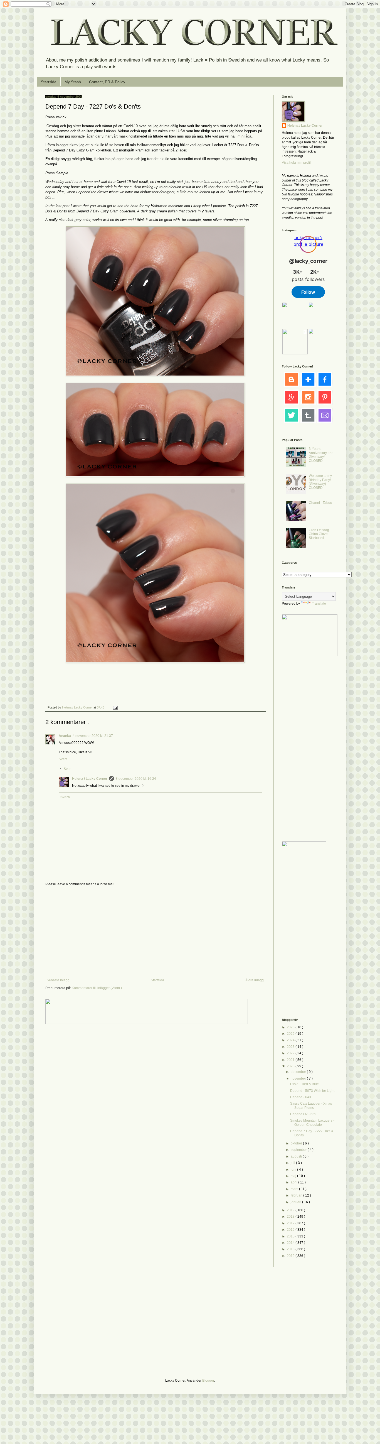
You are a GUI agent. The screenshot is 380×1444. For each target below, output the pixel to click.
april (294, 1182)
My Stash (73, 82)
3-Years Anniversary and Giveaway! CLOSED (321, 455)
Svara (63, 759)
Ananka (65, 736)
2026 (291, 1027)
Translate (319, 603)
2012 (291, 1256)
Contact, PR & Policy (107, 82)
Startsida (48, 82)
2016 (291, 1230)
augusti (297, 1156)
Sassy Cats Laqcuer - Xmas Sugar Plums (311, 1105)
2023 (291, 1047)
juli (293, 1163)
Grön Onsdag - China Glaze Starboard (320, 534)
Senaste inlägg (58, 980)
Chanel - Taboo (320, 503)
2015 (291, 1236)
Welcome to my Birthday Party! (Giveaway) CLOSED (320, 482)
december (299, 1072)
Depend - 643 (300, 1097)
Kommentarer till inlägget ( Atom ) (97, 988)
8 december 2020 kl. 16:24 (136, 779)
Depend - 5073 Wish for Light (312, 1091)
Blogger (208, 1380)
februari (297, 1195)
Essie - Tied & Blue (304, 1084)
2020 (291, 1066)
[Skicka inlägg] (115, 707)
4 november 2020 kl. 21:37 (93, 736)
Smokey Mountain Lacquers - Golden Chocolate (312, 1122)
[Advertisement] (155, 932)
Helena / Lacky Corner (77, 707)
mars (295, 1189)
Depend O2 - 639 (303, 1114)
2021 (291, 1060)
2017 (291, 1223)
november (299, 1078)
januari (296, 1202)
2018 (291, 1217)
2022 (291, 1053)
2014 (291, 1243)
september (299, 1150)
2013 (291, 1249)
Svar (67, 769)
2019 (291, 1210)
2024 (291, 1040)
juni (294, 1169)
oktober (297, 1143)
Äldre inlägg (254, 980)
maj (294, 1176)
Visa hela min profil (296, 163)
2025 (291, 1034)
